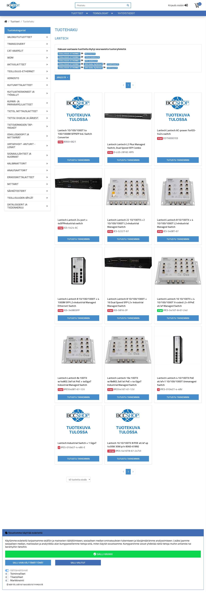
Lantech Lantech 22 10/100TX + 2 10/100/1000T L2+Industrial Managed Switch (126, 223)
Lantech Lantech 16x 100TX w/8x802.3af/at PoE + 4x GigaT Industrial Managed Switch (124, 381)
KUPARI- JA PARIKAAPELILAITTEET (20, 102)
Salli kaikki (104, 554)
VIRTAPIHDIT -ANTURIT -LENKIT (21, 145)
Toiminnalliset (17, 573)
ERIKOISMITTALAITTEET (20, 177)
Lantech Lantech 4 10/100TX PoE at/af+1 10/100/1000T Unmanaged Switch (176, 381)
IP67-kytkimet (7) (91, 61)
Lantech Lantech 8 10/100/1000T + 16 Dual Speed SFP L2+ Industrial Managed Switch (127, 302)
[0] (197, 5)
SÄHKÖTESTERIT (16, 191)
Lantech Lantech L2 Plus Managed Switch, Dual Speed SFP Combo (126, 146)
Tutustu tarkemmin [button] (78, 160)
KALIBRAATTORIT (17, 163)
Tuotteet (77, 13)
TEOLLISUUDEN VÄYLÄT (20, 198)
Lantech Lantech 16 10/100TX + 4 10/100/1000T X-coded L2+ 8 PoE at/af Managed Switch (176, 302)
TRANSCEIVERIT (16, 44)
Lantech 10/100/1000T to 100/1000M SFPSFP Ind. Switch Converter (75, 133)
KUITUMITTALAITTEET (20, 85)
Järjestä (61, 77)
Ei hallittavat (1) (113, 64)
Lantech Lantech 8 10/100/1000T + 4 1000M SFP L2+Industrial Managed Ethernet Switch (78, 302)
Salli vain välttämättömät (28, 562)
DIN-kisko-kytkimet (93, 64)
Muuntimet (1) (90, 54)
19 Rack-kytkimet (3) (92, 57)
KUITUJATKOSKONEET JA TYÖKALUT (20, 93)
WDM (10, 57)
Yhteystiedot (126, 13)
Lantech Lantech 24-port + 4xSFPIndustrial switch (72, 221)
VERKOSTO (13, 78)
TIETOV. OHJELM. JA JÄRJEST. (23, 118)
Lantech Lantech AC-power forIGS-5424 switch (176, 132)
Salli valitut (78, 562)
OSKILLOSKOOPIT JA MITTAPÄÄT (18, 135)
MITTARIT (12, 184)
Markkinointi (17, 580)
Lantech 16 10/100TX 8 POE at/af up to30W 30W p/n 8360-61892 (127, 444)
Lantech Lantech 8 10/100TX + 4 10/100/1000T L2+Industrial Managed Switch (175, 223)
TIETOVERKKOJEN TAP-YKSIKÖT (20, 126)
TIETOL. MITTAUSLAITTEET (22, 111)
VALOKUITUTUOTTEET (19, 37)
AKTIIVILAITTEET (16, 64)
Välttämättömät (19, 570)
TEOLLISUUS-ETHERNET (21, 71)
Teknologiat (100, 13)
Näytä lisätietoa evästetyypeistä (26, 584)
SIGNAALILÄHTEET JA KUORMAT (19, 155)
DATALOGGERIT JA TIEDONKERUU (17, 206)
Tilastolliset (16, 577)
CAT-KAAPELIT (15, 51)
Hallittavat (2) (112, 68)
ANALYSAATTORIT (17, 170)
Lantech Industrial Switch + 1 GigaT (77, 443)
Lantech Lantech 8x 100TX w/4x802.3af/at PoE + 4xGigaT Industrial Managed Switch (74, 381)
